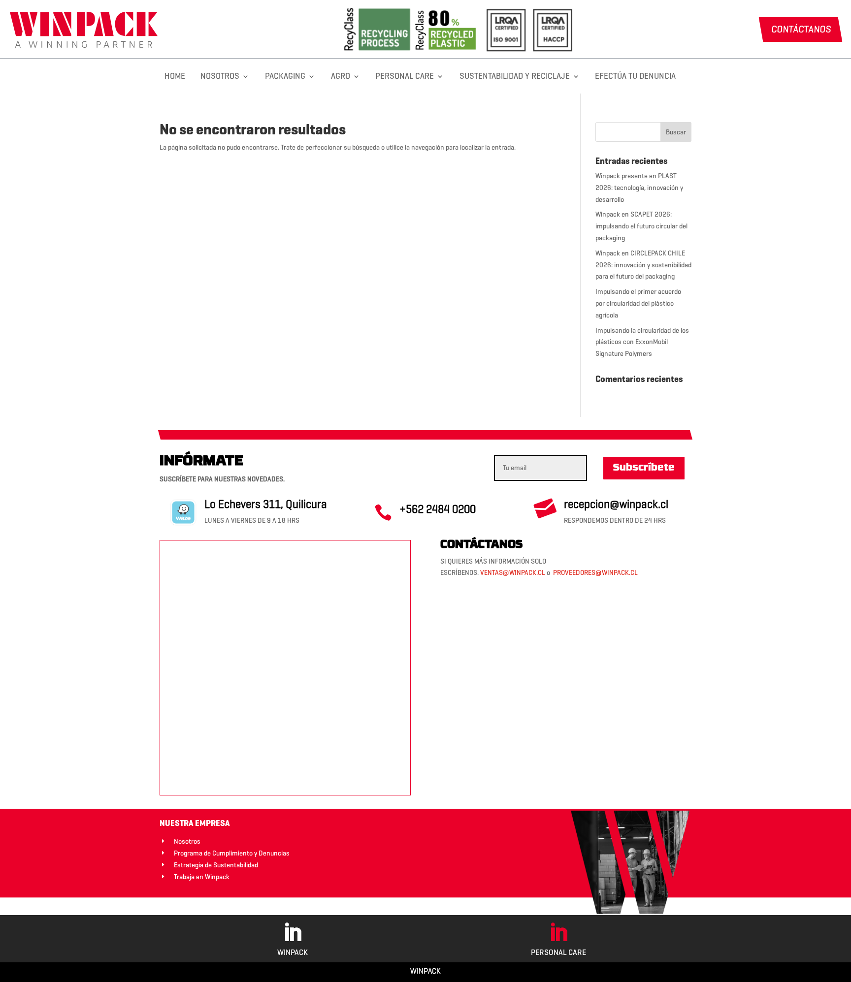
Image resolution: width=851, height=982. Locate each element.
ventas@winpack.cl (512, 573)
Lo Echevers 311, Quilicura (265, 504)
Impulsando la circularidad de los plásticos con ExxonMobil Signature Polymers (642, 342)
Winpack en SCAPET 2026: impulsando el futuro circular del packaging (641, 226)
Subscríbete (644, 468)
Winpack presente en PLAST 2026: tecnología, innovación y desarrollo (639, 188)
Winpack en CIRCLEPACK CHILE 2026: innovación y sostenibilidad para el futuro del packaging (643, 265)
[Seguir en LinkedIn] (292, 932)
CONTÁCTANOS (800, 29)
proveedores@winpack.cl (595, 573)
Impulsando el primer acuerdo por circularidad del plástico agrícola (638, 303)
